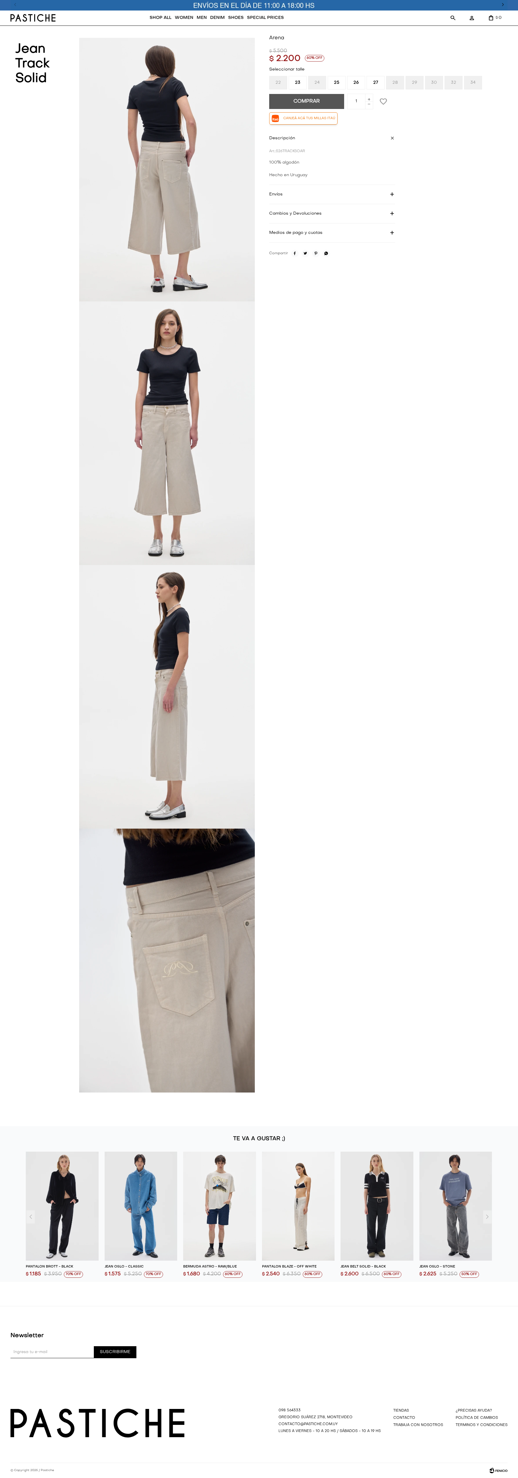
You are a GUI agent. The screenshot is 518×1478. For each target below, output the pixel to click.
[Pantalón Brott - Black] (62, 1206)
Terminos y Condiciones (482, 1425)
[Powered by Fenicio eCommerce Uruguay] (499, 1470)
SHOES (236, 18)
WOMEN (184, 18)
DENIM (217, 18)
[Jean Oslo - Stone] (455, 1206)
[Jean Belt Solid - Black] (377, 1206)
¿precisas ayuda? (474, 1411)
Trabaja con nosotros (418, 1425)
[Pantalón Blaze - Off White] (298, 1206)
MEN (202, 18)
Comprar (306, 101)
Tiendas (401, 1411)
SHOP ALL (160, 18)
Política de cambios (477, 1418)
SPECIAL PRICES (265, 18)
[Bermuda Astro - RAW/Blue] (219, 1206)
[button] (452, 18)
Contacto (404, 1418)
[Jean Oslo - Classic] (141, 1206)
